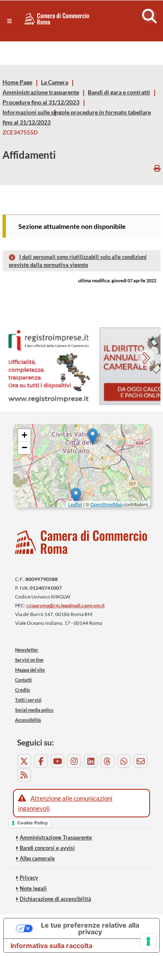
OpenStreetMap (106, 504)
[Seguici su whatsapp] (124, 761)
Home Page (17, 82)
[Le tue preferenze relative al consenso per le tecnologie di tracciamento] (148, 941)
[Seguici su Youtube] (58, 761)
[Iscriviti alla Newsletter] (140, 761)
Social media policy (34, 710)
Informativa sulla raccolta (51, 945)
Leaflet (75, 504)
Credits (22, 689)
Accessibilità (28, 720)
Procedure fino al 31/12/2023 (41, 102)
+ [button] (24, 435)
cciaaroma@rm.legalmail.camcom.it (65, 605)
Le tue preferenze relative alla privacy (90, 928)
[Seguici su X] (24, 761)
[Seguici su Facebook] (41, 761)
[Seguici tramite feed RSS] (24, 775)
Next (147, 359)
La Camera (54, 82)
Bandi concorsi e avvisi (47, 847)
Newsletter (26, 649)
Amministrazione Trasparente (56, 837)
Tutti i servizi (28, 699)
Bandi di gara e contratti (119, 92)
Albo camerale (37, 858)
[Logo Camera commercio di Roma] (81, 542)
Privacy (29, 877)
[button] (9, 20)
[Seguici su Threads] (107, 761)
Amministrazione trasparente (41, 92)
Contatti (23, 679)
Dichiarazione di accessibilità (55, 898)
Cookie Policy (32, 823)
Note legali (33, 888)
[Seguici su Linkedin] (91, 761)
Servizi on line (29, 659)
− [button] (24, 447)
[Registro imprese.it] (48, 366)
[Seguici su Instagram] (74, 761)
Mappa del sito (30, 669)
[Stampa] (157, 168)
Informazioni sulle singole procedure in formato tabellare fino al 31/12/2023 (77, 117)
